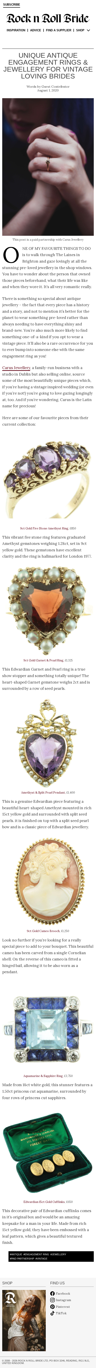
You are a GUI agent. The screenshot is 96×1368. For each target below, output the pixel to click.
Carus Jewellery (16, 367)
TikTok (61, 1313)
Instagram (63, 1300)
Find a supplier (58, 30)
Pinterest (63, 1307)
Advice (35, 30)
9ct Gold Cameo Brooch (43, 931)
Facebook (63, 1294)
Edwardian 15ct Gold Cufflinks (44, 1202)
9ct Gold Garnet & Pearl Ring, (43, 660)
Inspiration (16, 30)
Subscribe (11, 4)
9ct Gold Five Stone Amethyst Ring (44, 528)
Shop (80, 30)
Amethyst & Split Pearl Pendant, (43, 792)
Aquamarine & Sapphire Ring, (43, 1076)
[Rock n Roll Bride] (48, 18)
